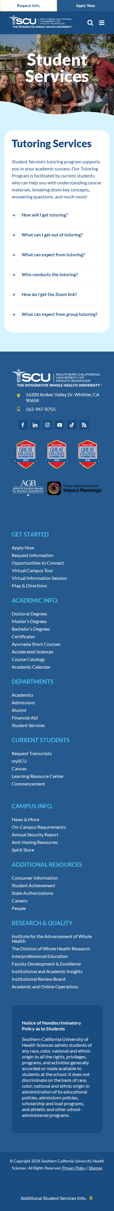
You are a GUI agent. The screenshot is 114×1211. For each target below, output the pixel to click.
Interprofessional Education (40, 956)
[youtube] (59, 425)
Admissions (23, 702)
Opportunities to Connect (38, 562)
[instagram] (47, 425)
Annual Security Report (35, 834)
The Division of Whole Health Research (51, 948)
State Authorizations (32, 893)
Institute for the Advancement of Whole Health (52, 938)
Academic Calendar (31, 667)
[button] (57, 215)
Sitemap (95, 1168)
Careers (19, 900)
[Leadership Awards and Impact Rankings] (57, 477)
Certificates (23, 636)
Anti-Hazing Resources (35, 842)
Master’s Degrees (29, 621)
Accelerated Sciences (32, 651)
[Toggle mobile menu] (102, 23)
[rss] (84, 425)
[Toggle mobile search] (90, 23)
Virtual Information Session (39, 578)
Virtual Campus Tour (32, 570)
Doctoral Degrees (29, 613)
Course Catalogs (28, 659)
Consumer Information (35, 878)
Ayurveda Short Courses (36, 644)
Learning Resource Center (38, 776)
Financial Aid (25, 717)
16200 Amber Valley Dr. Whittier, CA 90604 (62, 397)
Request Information (32, 555)
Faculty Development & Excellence (46, 963)
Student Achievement (33, 885)
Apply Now (23, 547)
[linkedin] (35, 425)
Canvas (19, 768)
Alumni (19, 710)
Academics (22, 695)
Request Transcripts (32, 753)
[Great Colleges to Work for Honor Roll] (57, 442)
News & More (25, 819)
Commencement (28, 783)
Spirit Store (23, 849)
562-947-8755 (41, 409)
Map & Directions (29, 585)
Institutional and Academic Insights (47, 971)
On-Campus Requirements (39, 827)
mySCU (19, 761)
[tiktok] (72, 425)
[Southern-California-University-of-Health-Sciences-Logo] (57, 371)
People (19, 908)
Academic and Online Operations (45, 986)
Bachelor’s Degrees (31, 629)
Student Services (28, 725)
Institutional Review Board (38, 979)
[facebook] (22, 425)
